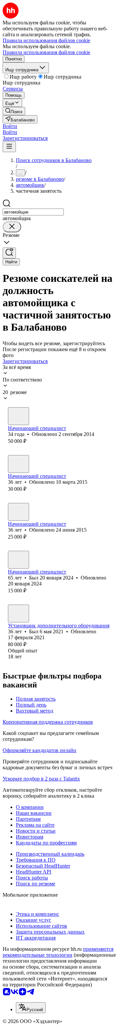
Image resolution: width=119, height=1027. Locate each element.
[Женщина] (18, 512)
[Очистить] (12, 226)
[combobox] (33, 212)
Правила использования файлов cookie (46, 52)
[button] (10, 126)
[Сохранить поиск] (9, 253)
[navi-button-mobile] (9, 146)
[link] (14, 111)
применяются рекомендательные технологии (58, 952)
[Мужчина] (18, 416)
